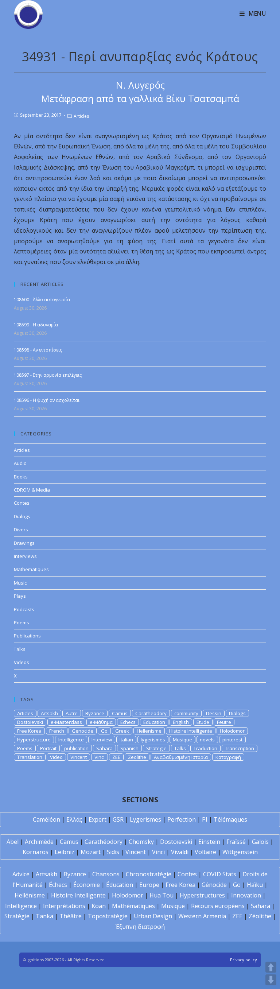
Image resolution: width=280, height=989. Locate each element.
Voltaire (205, 852)
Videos (21, 662)
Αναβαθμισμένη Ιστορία (181, 757)
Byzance (94, 713)
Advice (21, 874)
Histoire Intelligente (190, 731)
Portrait (48, 748)
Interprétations (64, 906)
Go (104, 731)
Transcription (239, 748)
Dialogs (22, 516)
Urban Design (153, 916)
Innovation (246, 895)
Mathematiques (31, 569)
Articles (81, 116)
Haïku (255, 885)
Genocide (82, 731)
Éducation (119, 885)
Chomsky (141, 842)
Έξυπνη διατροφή (140, 927)
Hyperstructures (202, 895)
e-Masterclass (66, 722)
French (56, 731)
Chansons (106, 874)
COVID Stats (219, 874)
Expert (97, 819)
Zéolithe (260, 916)
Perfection (181, 819)
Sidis (113, 852)
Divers (21, 529)
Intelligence (71, 739)
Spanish (129, 748)
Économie (86, 885)
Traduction (205, 748)
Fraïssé (236, 842)
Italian (126, 739)
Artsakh (49, 713)
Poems (21, 622)
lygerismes (153, 739)
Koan (99, 906)
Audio (20, 463)
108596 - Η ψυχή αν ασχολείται (46, 400)
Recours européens (218, 906)
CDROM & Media (32, 489)
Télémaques (230, 819)
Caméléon (46, 819)
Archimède (39, 842)
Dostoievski (30, 722)
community (186, 713)
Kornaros (35, 852)
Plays (20, 596)
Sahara (104, 748)
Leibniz (64, 852)
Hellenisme (149, 731)
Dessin (213, 713)
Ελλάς (74, 819)
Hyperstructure (34, 739)
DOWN (270, 979)
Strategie (156, 748)
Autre (72, 713)
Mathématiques (133, 906)
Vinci (99, 757)
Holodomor (232, 731)
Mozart (91, 852)
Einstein (209, 842)
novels (207, 739)
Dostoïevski (176, 842)
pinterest (232, 739)
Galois (260, 842)
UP (270, 967)
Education (154, 722)
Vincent (78, 757)
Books (21, 476)
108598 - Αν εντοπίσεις (38, 350)
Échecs (58, 885)
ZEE (116, 757)
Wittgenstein (240, 852)
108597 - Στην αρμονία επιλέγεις (48, 375)
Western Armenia (202, 916)
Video (56, 757)
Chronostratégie (148, 874)
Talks (20, 649)
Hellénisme (30, 895)
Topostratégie (108, 916)
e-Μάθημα (101, 722)
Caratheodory (151, 713)
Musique (182, 739)
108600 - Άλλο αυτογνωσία (42, 299)
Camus (120, 713)
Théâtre (70, 916)
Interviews (25, 556)
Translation (29, 757)
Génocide (214, 885)
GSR (118, 819)
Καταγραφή (228, 757)
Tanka (44, 916)
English (181, 722)
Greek (122, 731)
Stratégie (17, 916)
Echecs (128, 722)
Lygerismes (145, 819)
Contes (22, 503)
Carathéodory (103, 842)
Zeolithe (137, 757)
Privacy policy (243, 959)
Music (20, 582)
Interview (102, 739)
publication (76, 748)
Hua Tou (161, 895)
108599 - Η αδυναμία (36, 325)
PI (204, 819)
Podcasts (24, 609)
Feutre (224, 722)
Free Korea (29, 731)
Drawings (24, 543)
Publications (27, 635)
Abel (13, 842)
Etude (203, 722)
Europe (149, 885)
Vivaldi (179, 852)
